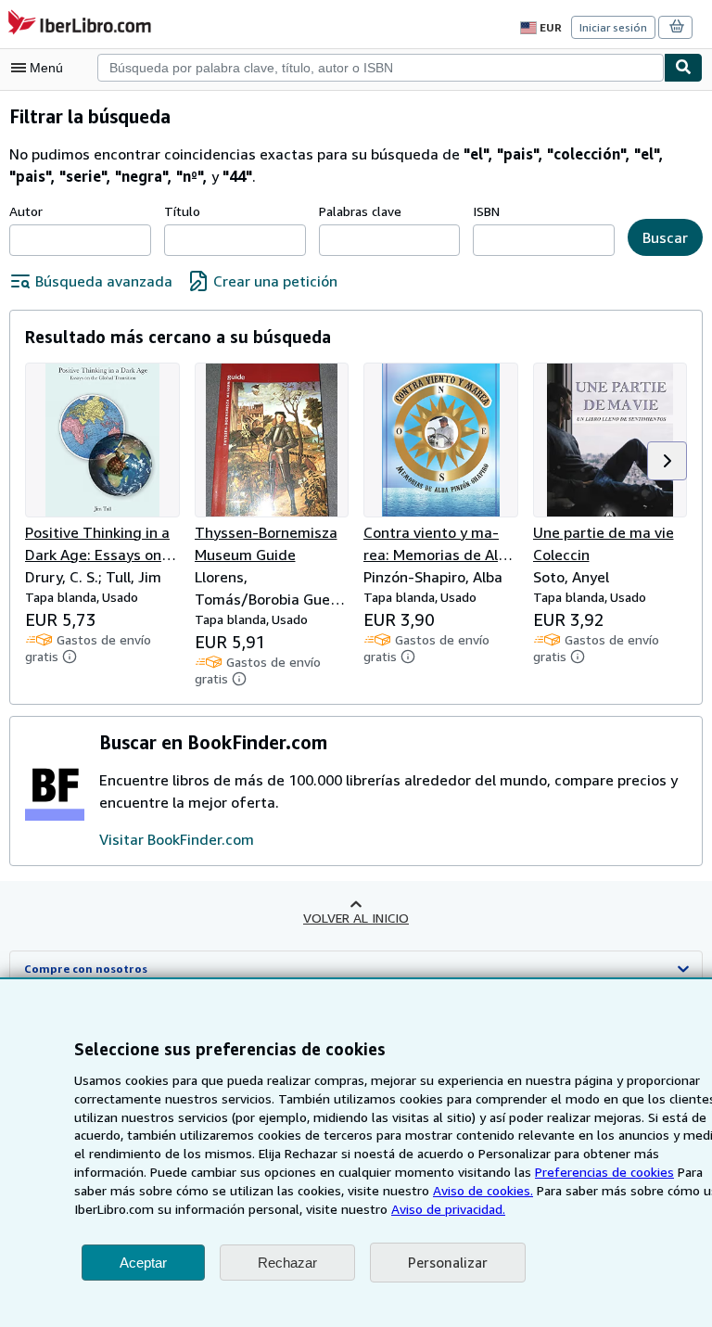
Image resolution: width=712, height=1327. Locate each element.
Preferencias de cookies (604, 1172)
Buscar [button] (665, 237)
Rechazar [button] (287, 1262)
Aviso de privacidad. (448, 1209)
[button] (667, 460)
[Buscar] (683, 68)
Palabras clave (360, 211)
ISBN (486, 211)
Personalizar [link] (448, 1262)
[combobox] (380, 68)
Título (182, 211)
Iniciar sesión (613, 27)
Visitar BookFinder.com (176, 839)
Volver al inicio (356, 917)
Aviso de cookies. (483, 1190)
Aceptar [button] (143, 1262)
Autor (26, 211)
